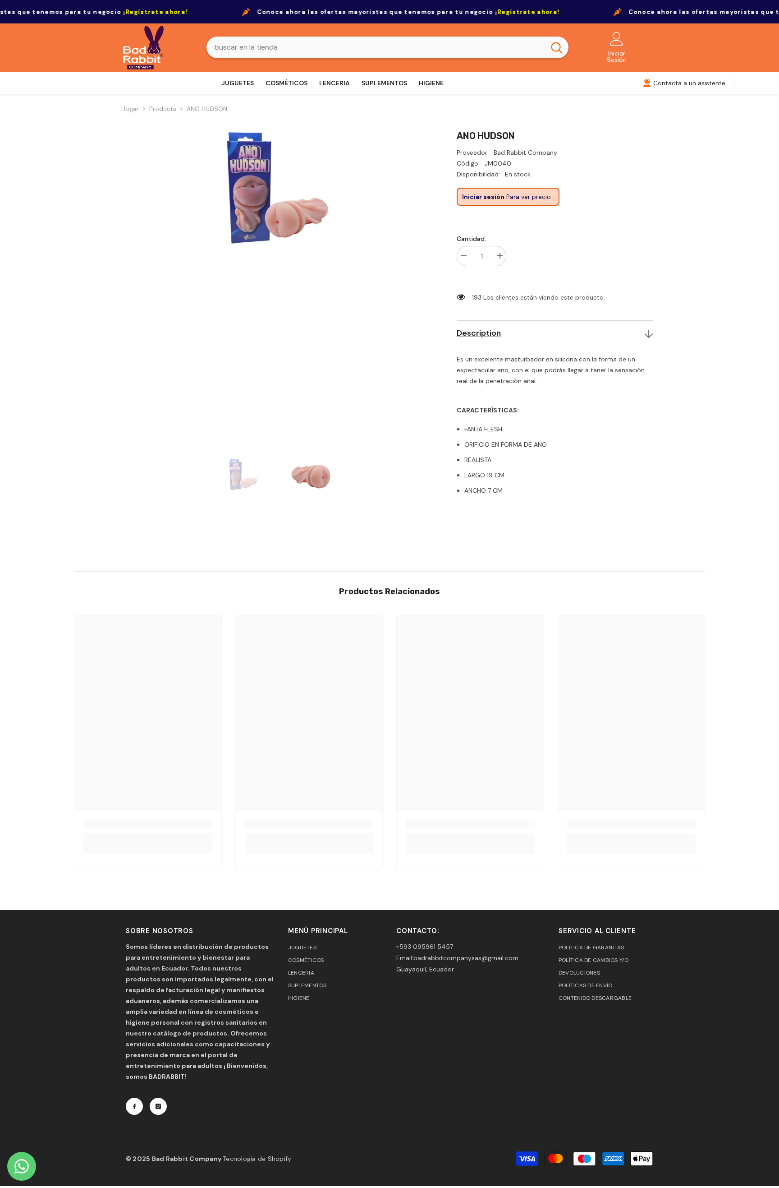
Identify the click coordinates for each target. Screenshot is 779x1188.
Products (162, 109)
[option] (278, 282)
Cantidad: (471, 239)
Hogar (130, 109)
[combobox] (375, 47)
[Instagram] (158, 1106)
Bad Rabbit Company (525, 152)
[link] (147, 824)
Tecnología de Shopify (257, 1159)
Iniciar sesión (483, 197)
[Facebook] (134, 1106)
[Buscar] (387, 47)
